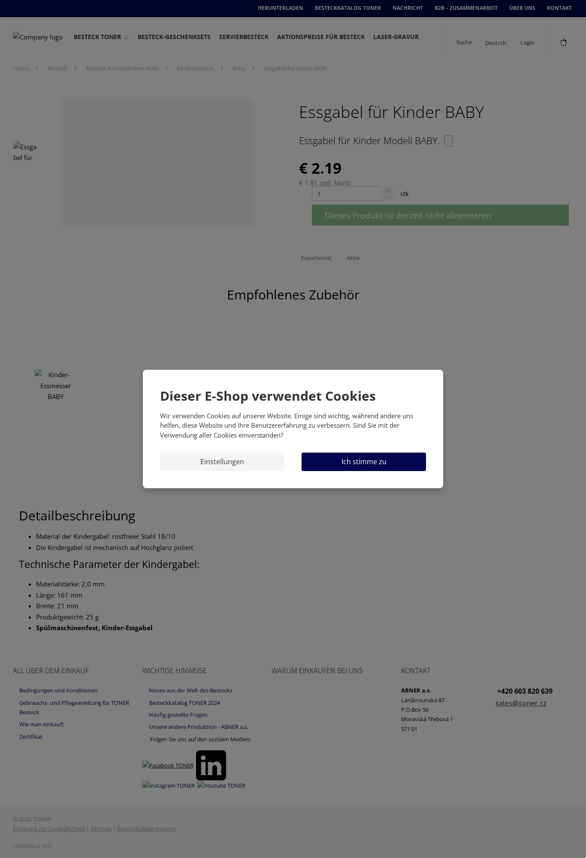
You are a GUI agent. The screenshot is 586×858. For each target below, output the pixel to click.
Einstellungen (222, 461)
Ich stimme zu (364, 461)
